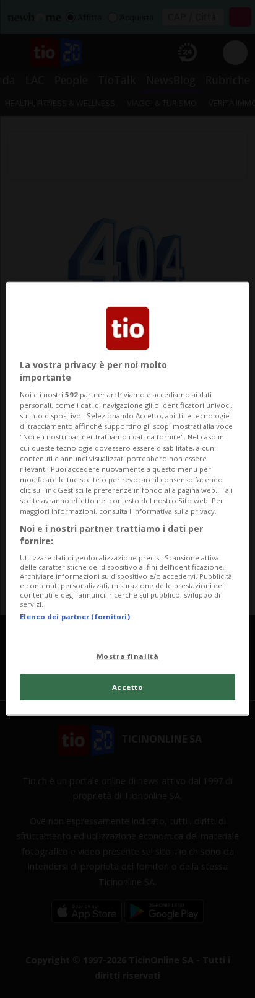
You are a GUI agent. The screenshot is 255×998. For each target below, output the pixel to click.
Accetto (128, 687)
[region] (127, 499)
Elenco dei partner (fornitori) (74, 616)
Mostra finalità (128, 655)
